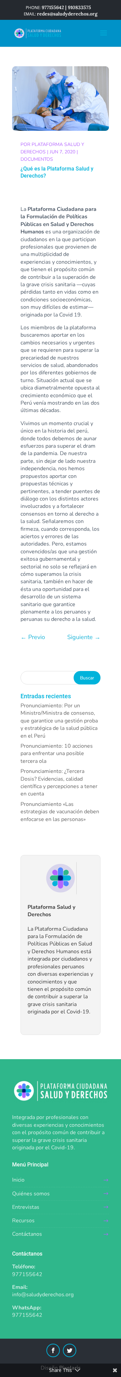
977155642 (27, 1274)
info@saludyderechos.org (43, 1294)
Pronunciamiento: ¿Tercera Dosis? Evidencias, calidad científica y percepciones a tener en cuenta (59, 782)
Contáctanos (27, 1234)
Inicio (18, 1180)
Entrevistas (25, 1207)
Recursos (23, 1220)
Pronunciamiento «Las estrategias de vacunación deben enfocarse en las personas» (60, 812)
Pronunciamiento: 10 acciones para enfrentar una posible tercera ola (57, 753)
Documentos (37, 159)
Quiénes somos (31, 1193)
